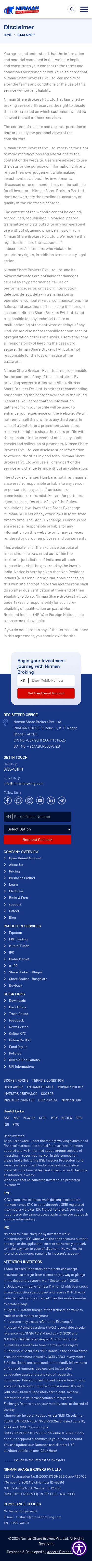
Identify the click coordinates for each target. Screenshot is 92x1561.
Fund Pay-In (18, 1047)
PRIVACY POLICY (70, 1087)
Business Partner (22, 878)
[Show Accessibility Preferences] (79, 1548)
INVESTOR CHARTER (19, 1100)
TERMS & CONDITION (48, 1080)
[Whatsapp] (18, 801)
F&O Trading (18, 939)
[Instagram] (29, 801)
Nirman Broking (22, 9)
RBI (6, 1124)
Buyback (15, 985)
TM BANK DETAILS (40, 1087)
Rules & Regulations (24, 1060)
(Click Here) (48, 1451)
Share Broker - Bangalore (28, 979)
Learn (13, 884)
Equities (15, 933)
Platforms (16, 891)
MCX (54, 1118)
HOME (8, 35)
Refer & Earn (18, 898)
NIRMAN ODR (71, 1100)
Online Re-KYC (20, 1040)
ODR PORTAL (48, 1100)
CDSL (43, 1118)
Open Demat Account (25, 858)
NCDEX (66, 1118)
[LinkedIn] (51, 801)
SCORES (47, 1094)
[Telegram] (62, 801)
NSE (16, 1118)
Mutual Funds (19, 946)
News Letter (18, 1027)
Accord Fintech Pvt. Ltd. (66, 1552)
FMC (16, 1124)
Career (14, 911)
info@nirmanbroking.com (23, 784)
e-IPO (13, 966)
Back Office (17, 1007)
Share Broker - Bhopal (25, 972)
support (15, 904)
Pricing (14, 871)
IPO (11, 952)
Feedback (16, 1020)
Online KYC (17, 1033)
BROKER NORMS (16, 1080)
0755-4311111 (13, 769)
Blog (12, 917)
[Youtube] (40, 801)
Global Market (19, 959)
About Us (16, 865)
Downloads (17, 1000)
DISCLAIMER (26, 35)
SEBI (79, 1118)
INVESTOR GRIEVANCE (20, 1094)
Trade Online (18, 1014)
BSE (7, 1118)
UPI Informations (22, 1066)
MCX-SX (29, 1118)
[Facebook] (8, 801)
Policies (15, 1053)
